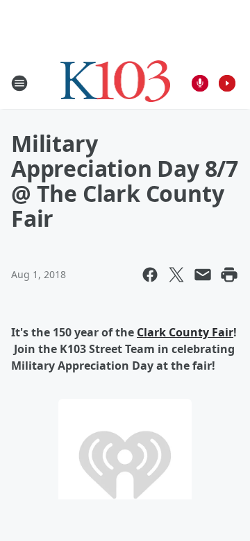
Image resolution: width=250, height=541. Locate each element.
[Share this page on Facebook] (150, 274)
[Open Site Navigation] (19, 83)
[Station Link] (115, 82)
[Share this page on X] (176, 274)
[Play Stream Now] (227, 83)
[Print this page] (229, 274)
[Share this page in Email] (202, 274)
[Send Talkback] (200, 83)
